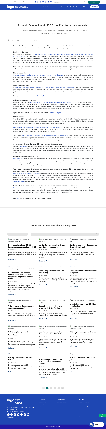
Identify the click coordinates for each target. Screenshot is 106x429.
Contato (8, 2)
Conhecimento (42, 402)
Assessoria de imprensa (44, 416)
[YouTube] (51, 2)
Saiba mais (11, 259)
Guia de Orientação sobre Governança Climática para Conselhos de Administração (45, 88)
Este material (18, 159)
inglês (43, 96)
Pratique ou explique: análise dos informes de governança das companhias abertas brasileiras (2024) (53, 55)
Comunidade (83, 412)
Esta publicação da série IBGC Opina (26, 173)
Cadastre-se (81, 418)
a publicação (22, 146)
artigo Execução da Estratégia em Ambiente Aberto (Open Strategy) (39, 75)
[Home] (17, 7)
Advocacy (41, 404)
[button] (17, 234)
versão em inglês (19, 182)
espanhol (36, 96)
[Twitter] (43, 2)
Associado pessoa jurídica (62, 408)
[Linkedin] (35, 2)
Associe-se (94, 7)
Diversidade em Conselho (84, 410)
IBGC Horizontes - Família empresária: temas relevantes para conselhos (37, 127)
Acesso (93, 2)
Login (79, 416)
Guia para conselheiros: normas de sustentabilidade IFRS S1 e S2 (51, 102)
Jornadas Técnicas (61, 404)
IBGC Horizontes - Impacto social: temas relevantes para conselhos (45, 136)
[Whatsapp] (45, 2)
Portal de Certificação (83, 406)
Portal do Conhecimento (84, 402)
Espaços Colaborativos (62, 402)
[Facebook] (40, 2)
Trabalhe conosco (27, 2)
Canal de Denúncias (17, 2)
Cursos (40, 408)
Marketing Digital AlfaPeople (53, 427)
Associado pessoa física (62, 406)
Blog (40, 406)
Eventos (41, 410)
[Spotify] (48, 2)
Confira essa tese (19, 188)
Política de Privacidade (84, 414)
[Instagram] (38, 2)
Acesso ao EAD (82, 408)
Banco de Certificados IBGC (85, 404)
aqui (18, 198)
